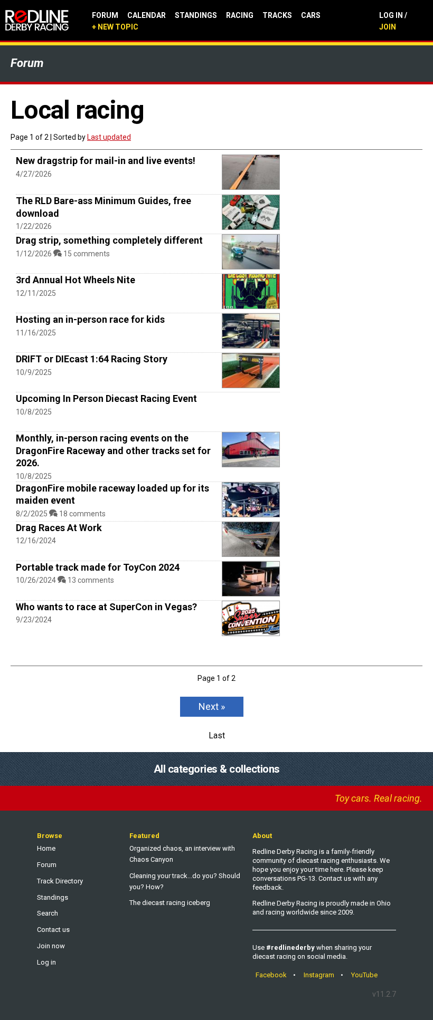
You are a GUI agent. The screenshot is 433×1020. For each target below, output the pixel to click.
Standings (196, 15)
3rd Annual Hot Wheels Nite (75, 279)
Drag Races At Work (59, 527)
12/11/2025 (36, 293)
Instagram (319, 975)
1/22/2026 (34, 226)
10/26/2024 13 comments (65, 580)
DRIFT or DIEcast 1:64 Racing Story (91, 358)
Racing (239, 15)
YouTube (364, 975)
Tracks (277, 15)
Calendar (146, 15)
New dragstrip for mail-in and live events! (105, 160)
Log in (46, 962)
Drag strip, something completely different (109, 240)
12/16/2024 (36, 540)
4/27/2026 (34, 174)
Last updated (109, 137)
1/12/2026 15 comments (63, 253)
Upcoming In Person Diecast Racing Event (106, 398)
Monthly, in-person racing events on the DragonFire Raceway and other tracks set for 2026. (113, 450)
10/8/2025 (34, 412)
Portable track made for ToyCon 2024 (98, 567)
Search (47, 913)
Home (46, 848)
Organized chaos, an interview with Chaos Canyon (182, 853)
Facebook (271, 975)
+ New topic (115, 27)
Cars (311, 15)
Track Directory (60, 881)
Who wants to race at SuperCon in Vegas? (106, 606)
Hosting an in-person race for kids (90, 319)
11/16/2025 (36, 333)
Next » (212, 706)
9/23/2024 (34, 619)
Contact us (53, 930)
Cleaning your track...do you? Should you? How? (184, 881)
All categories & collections (217, 769)
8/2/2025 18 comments (61, 513)
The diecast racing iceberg (169, 903)
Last (217, 735)
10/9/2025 (34, 372)
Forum (105, 15)
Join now (51, 946)
